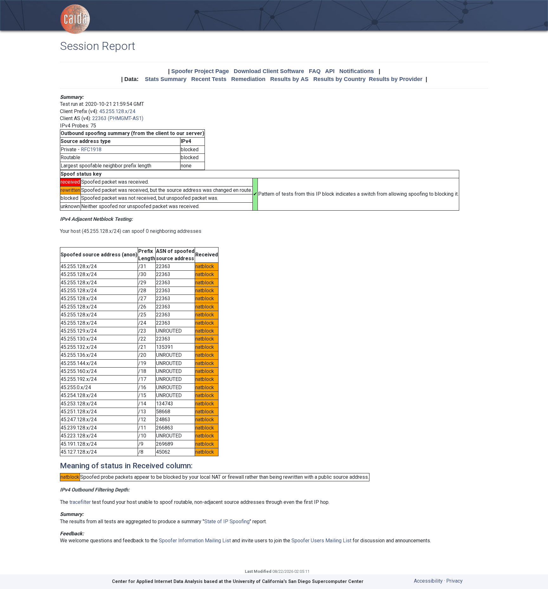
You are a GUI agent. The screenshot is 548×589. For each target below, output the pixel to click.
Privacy (454, 581)
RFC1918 (91, 149)
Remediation (248, 79)
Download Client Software (269, 71)
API (330, 71)
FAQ (315, 71)
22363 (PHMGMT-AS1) (117, 118)
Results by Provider (395, 79)
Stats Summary (165, 79)
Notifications (356, 71)
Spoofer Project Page (200, 71)
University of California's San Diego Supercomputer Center (298, 581)
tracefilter (80, 502)
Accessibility (428, 581)
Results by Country (339, 79)
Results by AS (289, 79)
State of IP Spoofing (227, 521)
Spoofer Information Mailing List (195, 541)
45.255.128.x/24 (117, 111)
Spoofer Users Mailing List (321, 541)
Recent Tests (208, 79)
